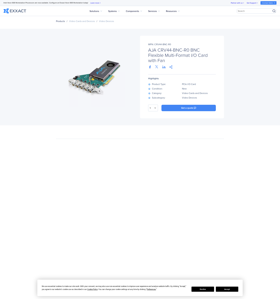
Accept (227, 289)
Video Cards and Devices (82, 21)
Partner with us (237, 3)
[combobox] (153, 108)
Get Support (252, 3)
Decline (203, 289)
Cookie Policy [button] (92, 289)
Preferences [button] (151, 289)
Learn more (95, 3)
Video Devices (106, 21)
